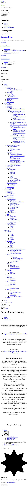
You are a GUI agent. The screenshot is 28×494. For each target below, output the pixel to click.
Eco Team (12, 218)
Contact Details (10, 99)
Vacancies (9, 100)
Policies (11, 147)
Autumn (11, 226)
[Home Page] (2, 1)
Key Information (7, 103)
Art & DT (9, 285)
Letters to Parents (11, 193)
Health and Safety (14, 179)
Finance (11, 174)
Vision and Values (11, 88)
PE (7, 281)
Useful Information (11, 199)
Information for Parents (15, 292)
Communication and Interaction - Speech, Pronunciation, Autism (17, 112)
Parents (5, 196)
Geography (12, 273)
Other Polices (13, 181)
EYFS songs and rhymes (15, 253)
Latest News (5, 46)
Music (8, 276)
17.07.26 (6, 62)
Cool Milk (12, 210)
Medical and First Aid (15, 204)
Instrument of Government (16, 154)
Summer (12, 228)
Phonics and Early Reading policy (18, 249)
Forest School (13, 222)
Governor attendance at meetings (17, 161)
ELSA (11, 150)
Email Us (6, 24)
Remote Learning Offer (15, 180)
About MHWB (13, 146)
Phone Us (6, 23)
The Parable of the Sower (16, 89)
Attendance (9, 104)
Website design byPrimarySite (11, 444)
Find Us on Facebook (9, 27)
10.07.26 (6, 63)
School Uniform (13, 203)
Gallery (11, 245)
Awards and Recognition (12, 98)
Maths (8, 264)
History (11, 272)
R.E (7, 274)
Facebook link (9, 303)
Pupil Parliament (13, 219)
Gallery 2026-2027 (11, 212)
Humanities (9, 270)
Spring (11, 227)
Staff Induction (10, 188)
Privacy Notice (10, 102)
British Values (13, 295)
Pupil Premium (10, 187)
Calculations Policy (14, 266)
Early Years (9, 241)
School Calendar (10, 195)
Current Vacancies (14, 164)
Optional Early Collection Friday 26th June (14, 50)
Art (10, 286)
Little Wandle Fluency (18, 258)
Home (5, 84)
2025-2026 (12, 184)
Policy (11, 246)
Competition (12, 284)
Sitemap (5, 430)
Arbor (11, 211)
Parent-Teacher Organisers (16, 296)
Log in (5, 300)
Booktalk (15, 257)
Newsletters (5, 59)
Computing (9, 277)
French (8, 297)
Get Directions (7, 26)
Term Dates (9, 107)
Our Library (15, 261)
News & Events (7, 189)
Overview (9, 231)
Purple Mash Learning (15, 220)
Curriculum (12, 172)
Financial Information (15, 160)
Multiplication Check (14, 268)
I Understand (4, 485)
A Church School (11, 95)
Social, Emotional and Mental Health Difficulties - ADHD (18, 125)
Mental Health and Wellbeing (13, 145)
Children (9, 215)
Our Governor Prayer (15, 158)
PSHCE (8, 289)
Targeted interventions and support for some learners (19, 131)
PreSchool (12, 243)
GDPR (11, 176)
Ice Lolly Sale (7, 49)
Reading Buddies (17, 259)
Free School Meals (14, 207)
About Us (6, 85)
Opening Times (10, 197)
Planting (11, 91)
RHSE (11, 293)
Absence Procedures (14, 206)
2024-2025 (12, 185)
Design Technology (14, 288)
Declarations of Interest (15, 162)
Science (8, 269)
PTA (8, 214)
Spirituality (12, 96)
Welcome (9, 87)
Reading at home (14, 251)
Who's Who (9, 92)
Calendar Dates (6, 37)
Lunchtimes (12, 208)
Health (11, 177)
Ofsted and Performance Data (14, 165)
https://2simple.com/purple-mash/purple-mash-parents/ (15, 352)
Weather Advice (7, 53)
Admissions (9, 106)
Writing (11, 262)
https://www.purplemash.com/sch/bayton (15, 334)
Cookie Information (11, 438)
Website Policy (10, 439)
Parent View (12, 200)
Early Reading (10, 247)
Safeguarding (10, 94)
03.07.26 (6, 64)
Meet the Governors (14, 153)
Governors (9, 152)
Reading (12, 255)
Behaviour (12, 170)
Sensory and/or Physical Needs (17, 135)
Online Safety (10, 166)
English (8, 254)
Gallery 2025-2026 (11, 224)
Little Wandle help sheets (15, 250)
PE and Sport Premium (12, 183)
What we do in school (15, 149)
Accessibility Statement (12, 437)
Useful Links (10, 223)
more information (11, 482)
